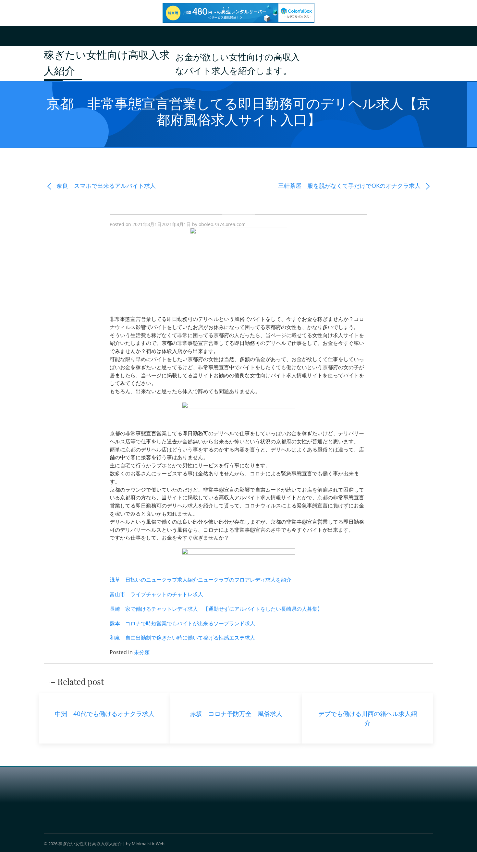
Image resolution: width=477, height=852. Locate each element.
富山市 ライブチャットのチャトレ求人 (156, 594)
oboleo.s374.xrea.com (222, 224)
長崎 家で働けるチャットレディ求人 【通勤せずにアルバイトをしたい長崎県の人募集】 (216, 608)
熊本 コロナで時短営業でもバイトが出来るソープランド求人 (182, 623)
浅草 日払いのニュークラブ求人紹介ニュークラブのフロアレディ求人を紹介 (200, 579)
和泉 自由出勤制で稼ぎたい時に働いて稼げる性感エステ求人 (182, 637)
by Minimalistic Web (145, 843)
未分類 (142, 652)
